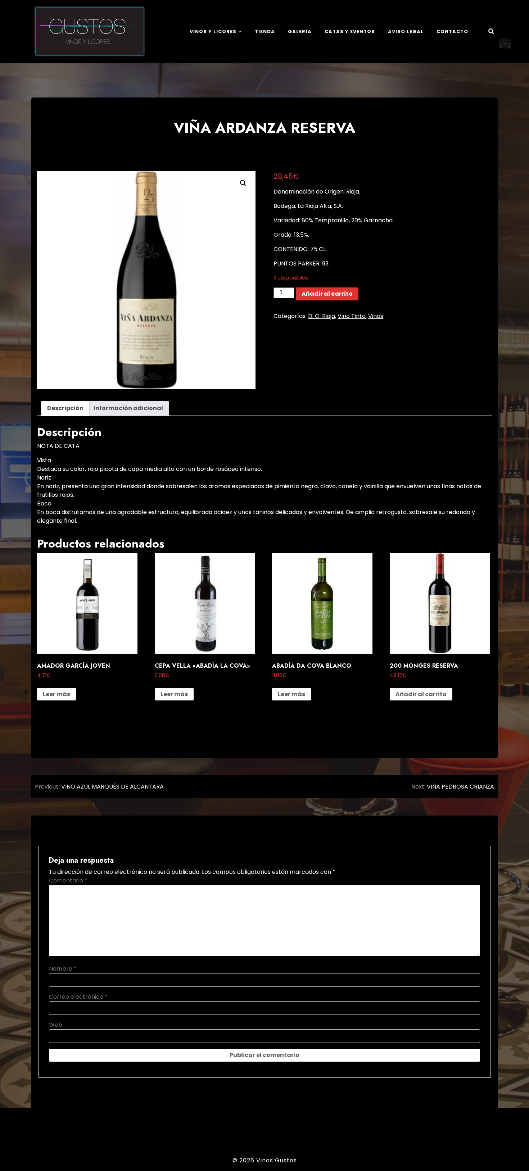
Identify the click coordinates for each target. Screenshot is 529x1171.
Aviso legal (406, 31)
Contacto (452, 31)
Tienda (265, 31)
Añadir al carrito (327, 294)
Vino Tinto (352, 316)
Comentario (68, 880)
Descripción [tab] (65, 408)
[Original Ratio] (505, 43)
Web (55, 1025)
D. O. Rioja (321, 316)
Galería (300, 31)
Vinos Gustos (276, 1160)
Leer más (56, 694)
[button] (243, 183)
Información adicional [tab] (128, 408)
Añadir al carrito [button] (421, 694)
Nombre (63, 969)
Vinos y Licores (213, 31)
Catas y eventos (350, 31)
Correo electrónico (78, 997)
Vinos (375, 316)
